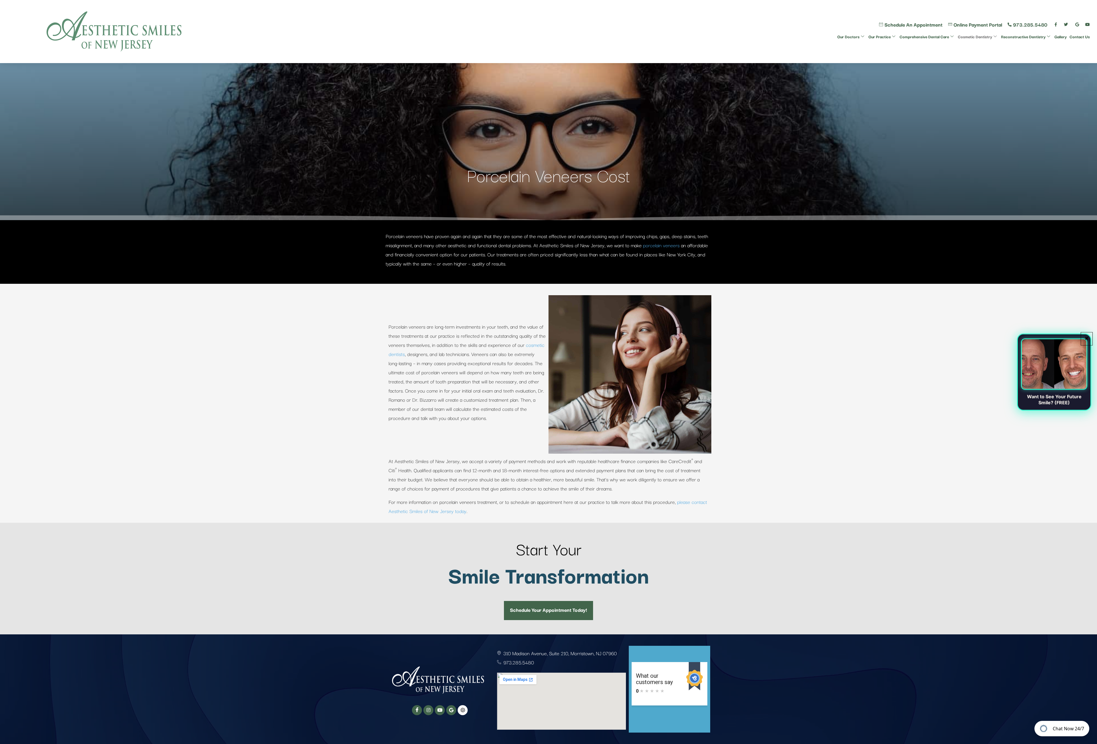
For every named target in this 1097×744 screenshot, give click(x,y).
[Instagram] (428, 710)
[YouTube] (440, 710)
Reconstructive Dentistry (1023, 36)
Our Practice (879, 36)
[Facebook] (417, 710)
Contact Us (1080, 36)
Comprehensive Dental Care (924, 36)
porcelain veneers (661, 245)
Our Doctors (848, 36)
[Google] (451, 710)
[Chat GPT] (463, 710)
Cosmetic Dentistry (975, 36)
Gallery (1060, 36)
